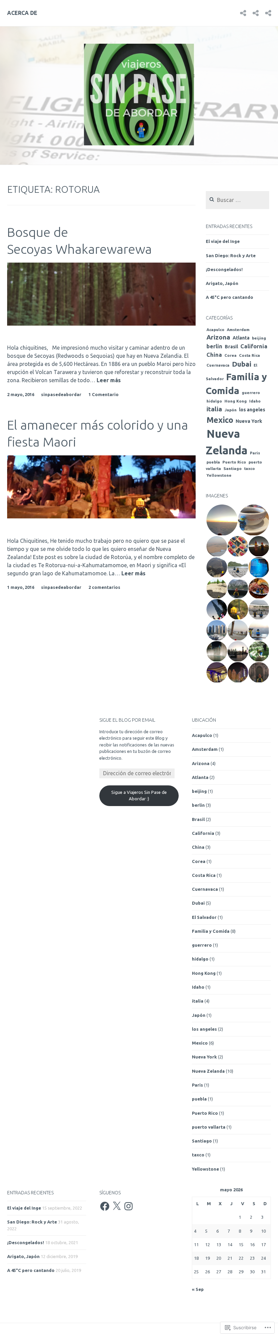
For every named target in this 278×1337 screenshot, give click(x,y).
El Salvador (204, 917)
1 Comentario (103, 394)
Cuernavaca (218, 365)
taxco (249, 468)
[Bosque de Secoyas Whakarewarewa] (101, 324)
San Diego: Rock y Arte (231, 255)
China (214, 355)
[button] (221, 520)
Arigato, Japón (222, 283)
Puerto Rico (234, 462)
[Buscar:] (237, 200)
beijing (259, 338)
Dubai (241, 364)
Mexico (219, 419)
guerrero (251, 392)
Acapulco (215, 329)
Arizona (218, 337)
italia (214, 409)
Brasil (231, 346)
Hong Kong (235, 401)
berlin (214, 346)
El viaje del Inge (223, 241)
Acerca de (22, 13)
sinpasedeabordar (61, 394)
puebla (213, 462)
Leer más (109, 380)
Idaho (255, 401)
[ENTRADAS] (268, 12)
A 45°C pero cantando (229, 297)
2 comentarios (104, 587)
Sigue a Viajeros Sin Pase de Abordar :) (139, 795)
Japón (230, 410)
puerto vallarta (208, 1127)
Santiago (232, 468)
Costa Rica (249, 355)
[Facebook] (104, 1206)
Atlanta (241, 338)
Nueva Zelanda (208, 1071)
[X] (116, 1206)
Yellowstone (219, 475)
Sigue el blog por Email (127, 720)
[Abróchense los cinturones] (243, 12)
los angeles (252, 409)
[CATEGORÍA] (256, 12)
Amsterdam (238, 329)
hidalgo (214, 401)
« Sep (198, 1289)
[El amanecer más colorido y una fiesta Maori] (101, 516)
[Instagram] (128, 1206)
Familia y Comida (211, 931)
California (253, 346)
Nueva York (249, 421)
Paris (255, 453)
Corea (230, 355)
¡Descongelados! (224, 269)
